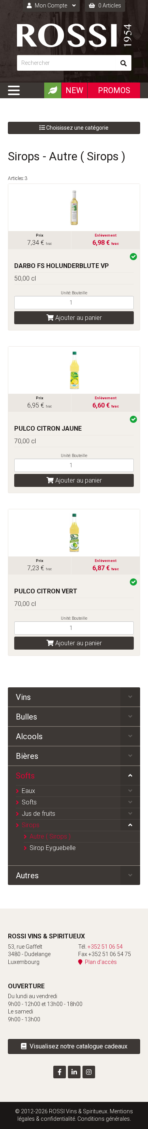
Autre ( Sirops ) (50, 836)
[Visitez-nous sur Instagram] (88, 1072)
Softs (25, 775)
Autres (27, 875)
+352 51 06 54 (105, 947)
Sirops (30, 825)
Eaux (28, 791)
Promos (114, 90)
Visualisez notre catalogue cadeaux (76, 1046)
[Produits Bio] (52, 90)
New (74, 90)
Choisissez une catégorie (77, 128)
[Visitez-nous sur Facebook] (59, 1072)
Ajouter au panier (78, 317)
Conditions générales (103, 1119)
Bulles (26, 716)
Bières (27, 756)
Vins (23, 697)
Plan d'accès (99, 962)
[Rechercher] (123, 63)
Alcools (29, 736)
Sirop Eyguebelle (53, 848)
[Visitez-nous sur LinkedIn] (74, 1072)
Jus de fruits (38, 813)
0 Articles (109, 5)
